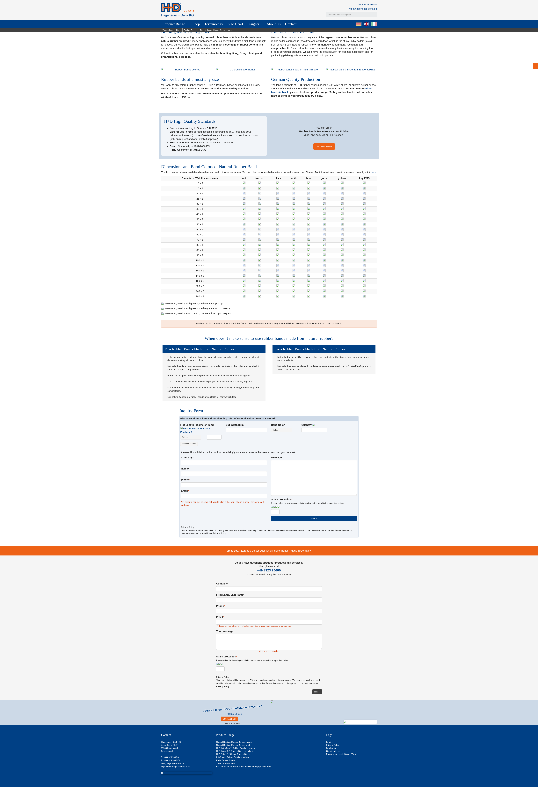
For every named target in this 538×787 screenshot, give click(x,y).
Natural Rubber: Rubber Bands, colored (234, 742)
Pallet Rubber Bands (225, 760)
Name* (185, 468)
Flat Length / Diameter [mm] (197, 425)
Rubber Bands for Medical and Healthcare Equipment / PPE (243, 766)
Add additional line (189, 444)
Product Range (174, 24)
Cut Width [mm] (235, 425)
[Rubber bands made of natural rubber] (296, 70)
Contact (290, 24)
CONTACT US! (229, 719)
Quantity (306, 425)
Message (276, 457)
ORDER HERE (324, 146)
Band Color (278, 425)
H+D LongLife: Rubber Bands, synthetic (235, 751)
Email (185, 491)
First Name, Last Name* (230, 594)
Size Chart (235, 24)
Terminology (213, 24)
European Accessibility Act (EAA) (341, 754)
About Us (273, 24)
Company (222, 583)
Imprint (329, 742)
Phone (185, 479)
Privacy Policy (332, 745)
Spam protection (307, 501)
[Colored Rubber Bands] (241, 70)
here (373, 172)
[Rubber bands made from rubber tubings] (351, 70)
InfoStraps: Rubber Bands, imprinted (232, 757)
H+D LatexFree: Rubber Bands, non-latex (235, 748)
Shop (196, 24)
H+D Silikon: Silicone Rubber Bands (233, 754)
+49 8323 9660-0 (233, 714)
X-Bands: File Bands (225, 763)
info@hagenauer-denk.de (362, 8)
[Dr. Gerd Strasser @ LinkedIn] (241, 719)
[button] (201, 430)
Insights (254, 24)
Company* (187, 457)
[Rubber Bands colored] (186, 70)
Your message (224, 631)
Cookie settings (333, 751)
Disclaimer (331, 748)
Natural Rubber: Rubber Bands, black (233, 745)
